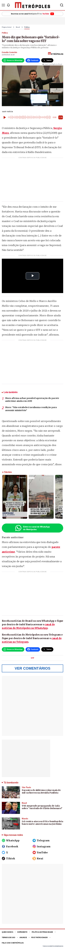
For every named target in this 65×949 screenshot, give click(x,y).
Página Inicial (6, 27)
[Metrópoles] (32, 5)
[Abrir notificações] (8, 5)
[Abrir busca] (61, 5)
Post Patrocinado (39, 937)
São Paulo (26, 787)
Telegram (43, 840)
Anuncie (23, 937)
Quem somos (7, 932)
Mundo (25, 818)
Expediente (22, 932)
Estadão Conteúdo (9, 52)
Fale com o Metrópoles (12, 943)
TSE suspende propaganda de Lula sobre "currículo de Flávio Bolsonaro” (42, 807)
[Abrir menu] (3, 5)
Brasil (18, 27)
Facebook (12, 846)
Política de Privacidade (42, 932)
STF (32, 658)
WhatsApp (13, 840)
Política (27, 27)
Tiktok (10, 858)
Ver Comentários (32, 668)
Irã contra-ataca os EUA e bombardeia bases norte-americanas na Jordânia (42, 822)
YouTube (42, 852)
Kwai (40, 858)
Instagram (43, 846)
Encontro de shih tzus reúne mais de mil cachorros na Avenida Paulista (41, 791)
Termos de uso (8, 937)
